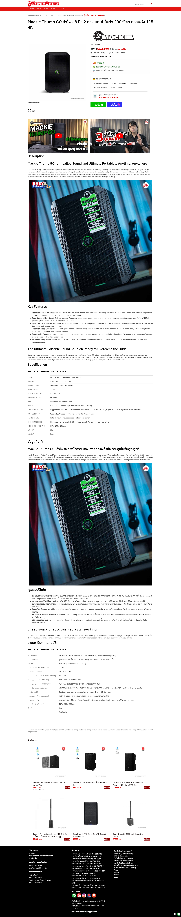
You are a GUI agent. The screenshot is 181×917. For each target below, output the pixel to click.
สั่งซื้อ (53, 9)
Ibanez (116, 875)
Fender (116, 870)
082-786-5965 (100, 885)
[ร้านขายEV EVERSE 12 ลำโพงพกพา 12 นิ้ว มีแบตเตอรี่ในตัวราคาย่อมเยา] (90, 761)
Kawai (116, 877)
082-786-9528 (90, 876)
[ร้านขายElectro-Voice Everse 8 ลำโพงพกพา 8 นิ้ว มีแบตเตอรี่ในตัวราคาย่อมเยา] (50, 761)
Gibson (116, 872)
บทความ (61, 9)
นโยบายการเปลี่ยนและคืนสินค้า (41, 855)
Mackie (97, 45)
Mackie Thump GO (74, 730)
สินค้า (46, 9)
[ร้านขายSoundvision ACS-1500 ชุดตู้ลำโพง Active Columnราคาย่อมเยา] (130, 813)
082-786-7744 (99, 866)
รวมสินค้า (33, 858)
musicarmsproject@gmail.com (108, 97)
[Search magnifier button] (151, 4)
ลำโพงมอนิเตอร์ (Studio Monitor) (125, 868)
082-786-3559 (96, 856)
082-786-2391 (100, 888)
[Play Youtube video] (58, 136)
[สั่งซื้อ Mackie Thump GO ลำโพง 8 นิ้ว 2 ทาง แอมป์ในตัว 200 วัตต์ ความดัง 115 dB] (98, 105)
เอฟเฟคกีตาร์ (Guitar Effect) (123, 861)
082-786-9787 (95, 878)
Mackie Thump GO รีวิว (123, 730)
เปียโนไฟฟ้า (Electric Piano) (123, 858)
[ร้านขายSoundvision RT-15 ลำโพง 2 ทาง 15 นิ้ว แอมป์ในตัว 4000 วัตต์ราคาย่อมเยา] (90, 813)
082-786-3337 (95, 859)
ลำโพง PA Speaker (74, 15)
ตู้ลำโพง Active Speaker (94, 15)
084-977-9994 (95, 864)
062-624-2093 (97, 854)
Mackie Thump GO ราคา (89, 730)
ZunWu (143, 730)
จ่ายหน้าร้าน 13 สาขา (101, 84)
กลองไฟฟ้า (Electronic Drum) (123, 863)
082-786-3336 (94, 868)
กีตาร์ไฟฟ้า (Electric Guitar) (123, 851)
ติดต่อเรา (32, 853)
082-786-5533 (95, 861)
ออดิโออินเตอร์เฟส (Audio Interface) (126, 865)
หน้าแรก (31, 9)
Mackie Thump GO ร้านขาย (106, 730)
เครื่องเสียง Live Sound (55, 15)
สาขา (39, 9)
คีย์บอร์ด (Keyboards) (121, 856)
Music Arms (33, 15)
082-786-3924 (89, 873)
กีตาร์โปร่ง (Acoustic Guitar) (123, 853)
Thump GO (135, 730)
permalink (33, 732)
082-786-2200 (100, 871)
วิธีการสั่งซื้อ (33, 850)
